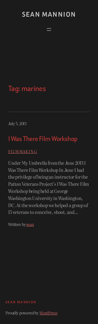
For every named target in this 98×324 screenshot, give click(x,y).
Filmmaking (22, 151)
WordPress (48, 313)
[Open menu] (49, 29)
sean (30, 224)
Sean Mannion (49, 14)
